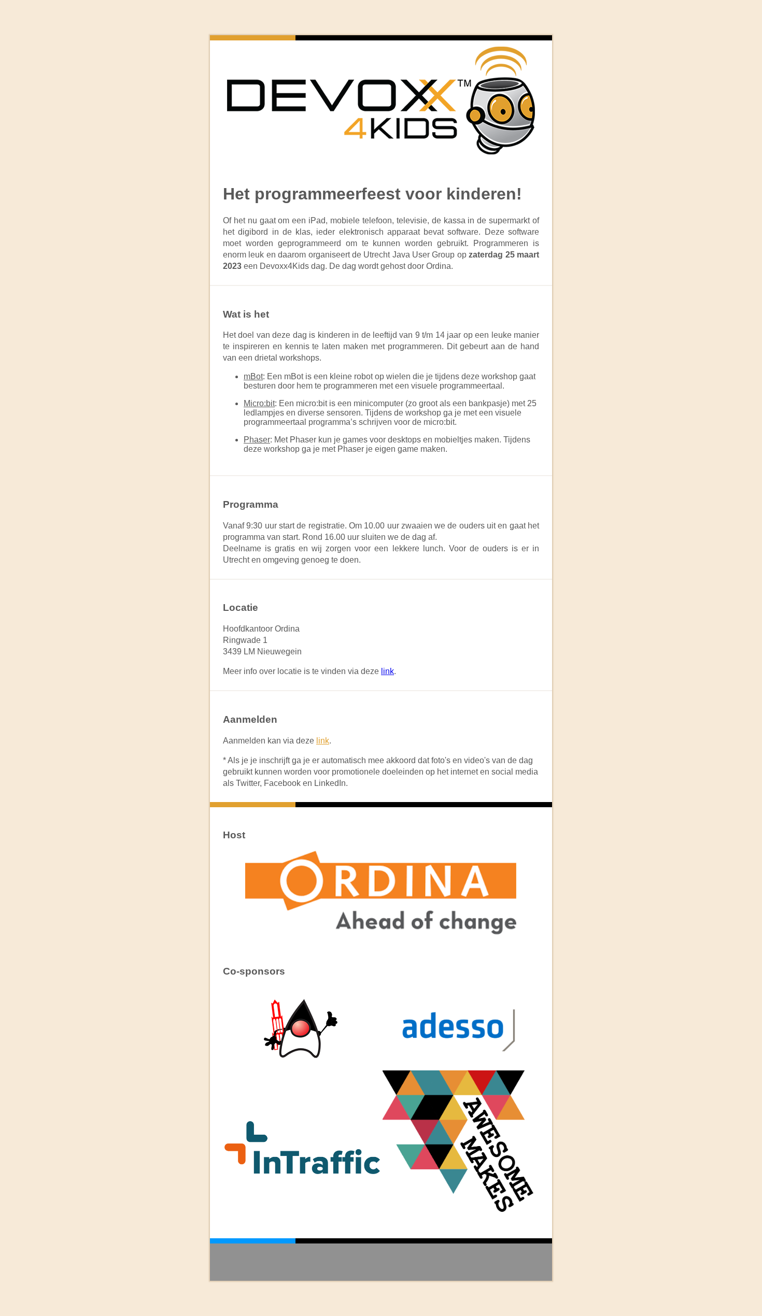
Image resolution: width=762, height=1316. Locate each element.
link (387, 671)
